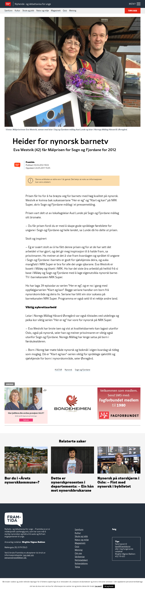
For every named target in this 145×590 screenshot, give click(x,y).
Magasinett (56, 10)
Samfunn (8, 10)
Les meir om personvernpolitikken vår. (19, 556)
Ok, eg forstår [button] (109, 586)
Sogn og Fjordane (82, 369)
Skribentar (80, 556)
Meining (72, 10)
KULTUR (58, 369)
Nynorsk (68, 369)
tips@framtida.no (122, 546)
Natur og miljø (42, 10)
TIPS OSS (132, 10)
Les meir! (98, 586)
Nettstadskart (81, 560)
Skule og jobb (28, 10)
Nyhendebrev (81, 563)
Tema (77, 566)
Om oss (78, 553)
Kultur (17, 10)
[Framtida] (9, 4)
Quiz (65, 10)
